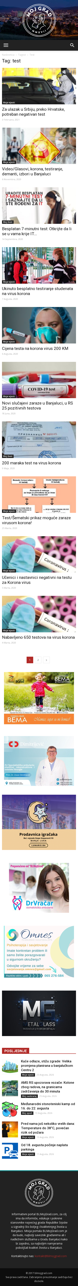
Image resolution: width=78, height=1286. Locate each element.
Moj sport (27, 1113)
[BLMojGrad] (39, 18)
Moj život (7, 222)
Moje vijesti (9, 102)
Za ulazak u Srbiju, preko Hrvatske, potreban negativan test (33, 112)
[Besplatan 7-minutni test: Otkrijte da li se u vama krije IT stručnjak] (39, 205)
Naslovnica (8, 54)
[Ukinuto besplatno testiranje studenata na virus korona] (39, 265)
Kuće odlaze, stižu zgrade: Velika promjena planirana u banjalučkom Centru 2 (47, 1065)
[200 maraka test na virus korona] (39, 439)
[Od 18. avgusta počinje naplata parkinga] (10, 1151)
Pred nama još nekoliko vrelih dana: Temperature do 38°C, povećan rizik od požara (48, 1128)
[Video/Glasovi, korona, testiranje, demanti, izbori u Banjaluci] (39, 146)
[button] (72, 45)
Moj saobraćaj (29, 1096)
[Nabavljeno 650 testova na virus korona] (39, 614)
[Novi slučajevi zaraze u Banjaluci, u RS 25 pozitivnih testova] (39, 380)
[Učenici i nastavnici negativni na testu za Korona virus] (39, 554)
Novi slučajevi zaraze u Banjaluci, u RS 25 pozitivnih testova (37, 406)
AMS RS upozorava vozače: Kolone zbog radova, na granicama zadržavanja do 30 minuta (47, 1087)
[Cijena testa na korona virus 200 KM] (39, 325)
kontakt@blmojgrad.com (51, 1256)
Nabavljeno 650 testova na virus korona (38, 637)
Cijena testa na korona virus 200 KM (35, 348)
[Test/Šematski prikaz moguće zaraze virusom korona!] (39, 494)
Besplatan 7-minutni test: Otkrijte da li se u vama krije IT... (37, 231)
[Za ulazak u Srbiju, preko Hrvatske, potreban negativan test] (39, 86)
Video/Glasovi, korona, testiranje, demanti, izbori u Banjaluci (32, 171)
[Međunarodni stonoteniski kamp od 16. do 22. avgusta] (10, 1110)
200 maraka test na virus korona (31, 463)
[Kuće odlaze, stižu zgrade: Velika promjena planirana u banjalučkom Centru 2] (10, 1067)
